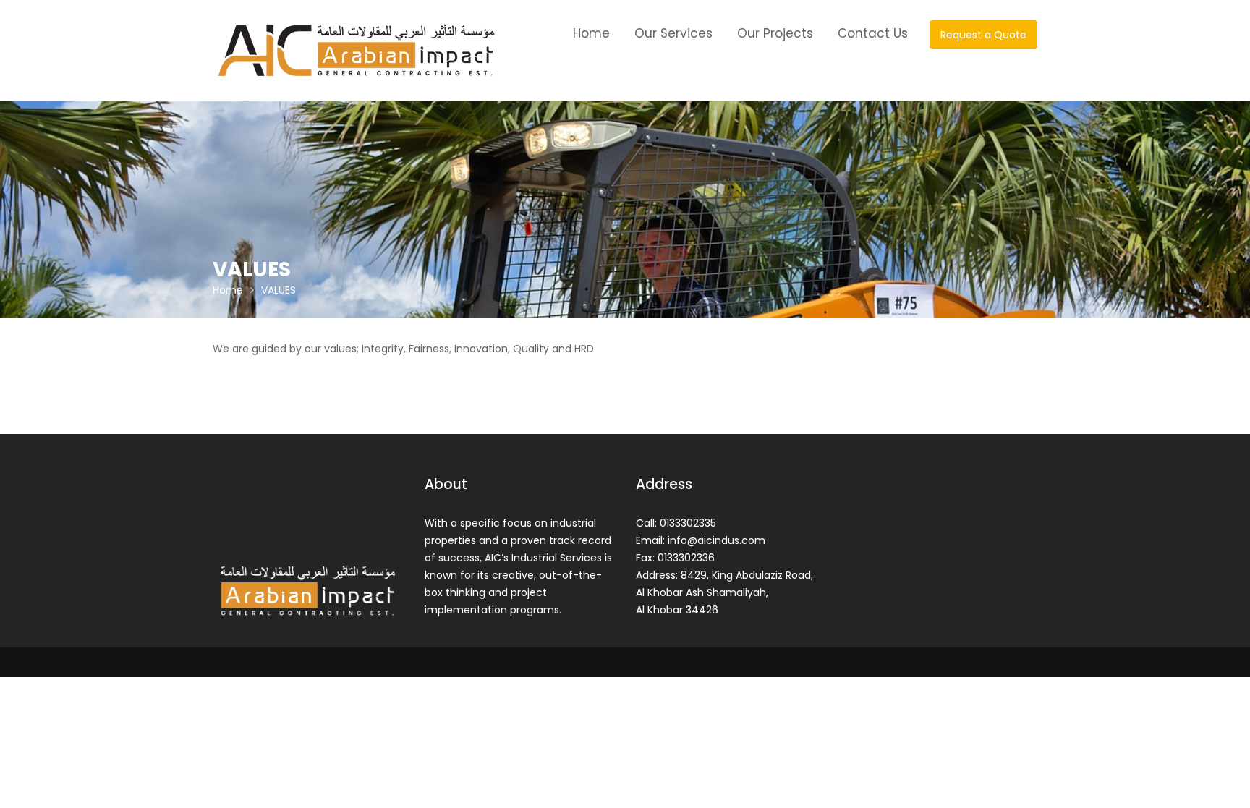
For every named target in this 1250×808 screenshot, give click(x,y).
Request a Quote (983, 34)
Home (591, 33)
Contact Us (873, 33)
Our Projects (775, 33)
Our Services (673, 33)
